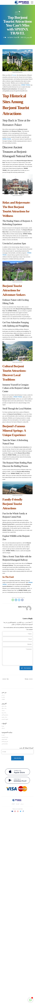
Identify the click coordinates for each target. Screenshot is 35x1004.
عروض (16, 11)
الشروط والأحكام (5, 741)
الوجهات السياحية (5, 719)
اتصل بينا (3, 697)
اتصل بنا (3, 735)
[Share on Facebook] (22, 600)
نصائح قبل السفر (5, 743)
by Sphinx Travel (12, 37)
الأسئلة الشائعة (4, 739)
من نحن (22, 803)
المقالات (3, 699)
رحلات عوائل (4, 708)
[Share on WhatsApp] (12, 600)
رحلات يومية (4, 712)
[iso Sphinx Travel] (17, 772)
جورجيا (3, 726)
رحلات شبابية (4, 706)
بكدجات (3, 710)
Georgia (14, 75)
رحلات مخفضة (4, 717)
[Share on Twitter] (19, 600)
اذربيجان (3, 728)
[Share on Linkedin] (16, 600)
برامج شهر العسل (5, 714)
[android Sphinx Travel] (17, 780)
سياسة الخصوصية (5, 737)
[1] (30, 1000)
